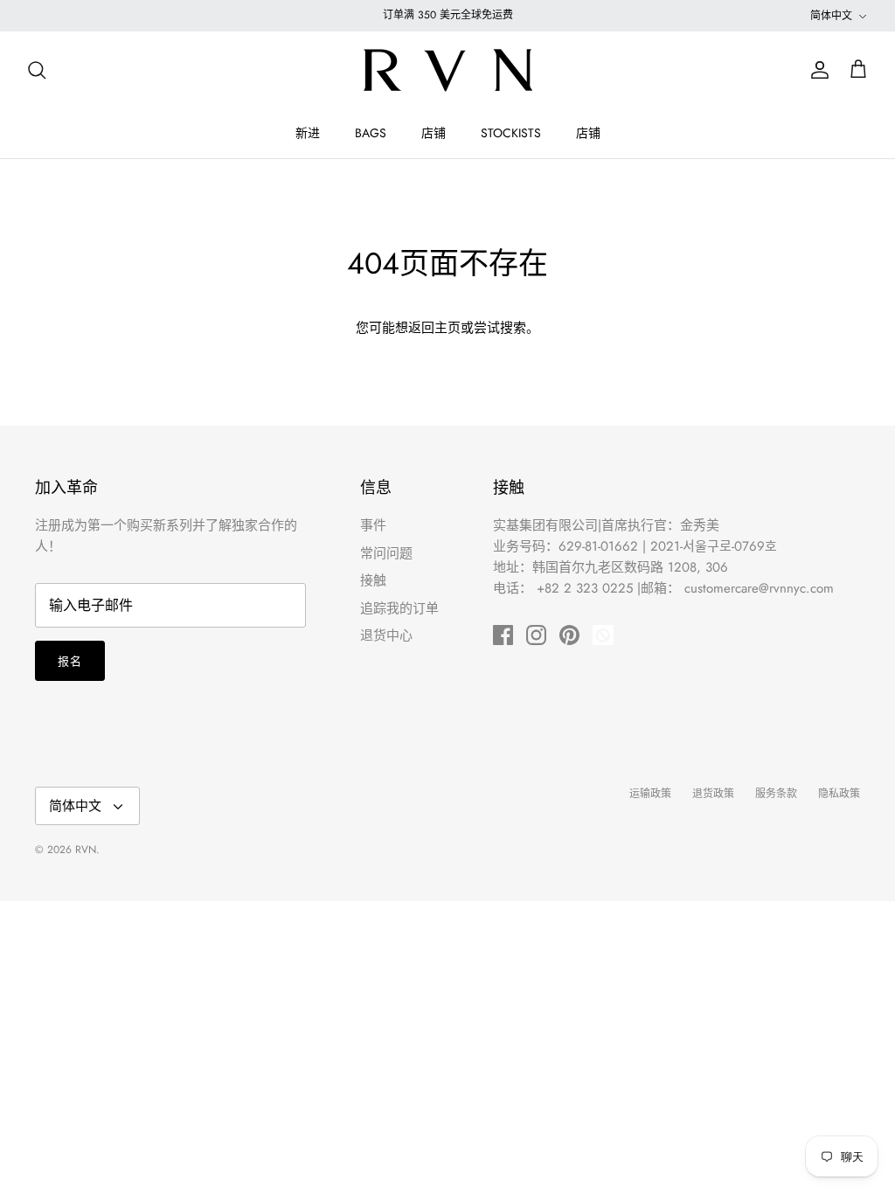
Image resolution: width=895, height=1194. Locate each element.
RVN (85, 849)
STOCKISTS (511, 133)
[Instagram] (536, 635)
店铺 (433, 133)
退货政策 (713, 794)
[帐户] (816, 69)
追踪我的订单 (399, 608)
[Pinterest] (569, 635)
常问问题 (386, 553)
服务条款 (776, 794)
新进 (307, 133)
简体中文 (831, 16)
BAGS (370, 133)
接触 (373, 580)
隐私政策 (839, 794)
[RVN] (447, 70)
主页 (447, 327)
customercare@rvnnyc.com (759, 588)
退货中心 (386, 635)
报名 (70, 661)
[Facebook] (503, 635)
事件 (373, 525)
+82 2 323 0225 (585, 588)
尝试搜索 (500, 327)
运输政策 (650, 794)
